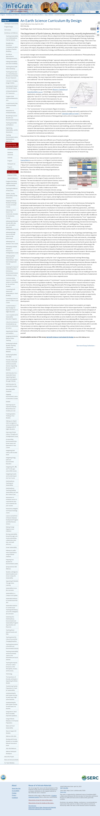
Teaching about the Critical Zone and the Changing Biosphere (11, 639)
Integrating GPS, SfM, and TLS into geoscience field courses (11, 469)
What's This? (63, 792)
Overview (10, 157)
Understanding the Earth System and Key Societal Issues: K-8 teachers (11, 705)
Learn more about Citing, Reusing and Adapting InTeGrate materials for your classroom (42, 808)
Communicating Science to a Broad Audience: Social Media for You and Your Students (12, 282)
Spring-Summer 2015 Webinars (11, 568)
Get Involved (7, 30)
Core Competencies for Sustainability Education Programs (12, 317)
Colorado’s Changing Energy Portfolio (11, 82)
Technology (9, 674)
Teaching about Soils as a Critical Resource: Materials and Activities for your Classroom (12, 75)
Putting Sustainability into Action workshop (11, 62)
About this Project (9, 756)
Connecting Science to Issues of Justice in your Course (12, 300)
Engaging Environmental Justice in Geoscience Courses (12, 396)
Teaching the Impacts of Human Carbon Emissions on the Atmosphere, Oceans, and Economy (11, 666)
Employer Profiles (12, 175)
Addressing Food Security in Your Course (12, 242)
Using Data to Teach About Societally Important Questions (11, 713)
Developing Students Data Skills (11, 355)
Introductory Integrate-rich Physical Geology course (12, 510)
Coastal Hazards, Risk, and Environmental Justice (12, 105)
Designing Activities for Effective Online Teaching (12, 338)
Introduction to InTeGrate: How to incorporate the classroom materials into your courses (11, 501)
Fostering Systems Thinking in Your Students (10, 416)
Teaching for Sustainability (11, 23)
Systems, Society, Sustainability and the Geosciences (11, 195)
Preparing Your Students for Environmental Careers (12, 561)
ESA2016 (8, 401)
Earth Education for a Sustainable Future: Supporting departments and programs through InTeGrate (11, 377)
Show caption (74, 107)
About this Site (16, 788)
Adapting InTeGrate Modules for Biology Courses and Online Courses (11, 204)
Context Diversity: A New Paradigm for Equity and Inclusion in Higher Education (12, 308)
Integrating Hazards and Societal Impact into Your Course (11, 476)
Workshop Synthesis (13, 149)
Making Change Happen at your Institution (10, 529)
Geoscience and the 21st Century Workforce (32, 14)
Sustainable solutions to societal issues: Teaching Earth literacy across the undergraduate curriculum (12, 609)
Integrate (2, 14)
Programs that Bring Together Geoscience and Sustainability (11, 183)
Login (87, 1)
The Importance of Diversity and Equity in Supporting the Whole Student (11, 680)
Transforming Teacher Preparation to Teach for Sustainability (11, 688)
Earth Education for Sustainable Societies (11, 385)
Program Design (8, 26)
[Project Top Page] (50, 8)
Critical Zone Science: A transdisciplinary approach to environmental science (12, 325)
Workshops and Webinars (13, 14)
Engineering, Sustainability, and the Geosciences (12, 130)
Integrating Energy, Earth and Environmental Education (11, 460)
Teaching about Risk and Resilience (11, 124)
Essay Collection (49, 14)
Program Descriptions (11, 168)
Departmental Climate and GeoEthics (12, 332)
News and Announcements (11, 759)
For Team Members (9, 763)
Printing (14, 793)
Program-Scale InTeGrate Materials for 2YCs (12, 98)
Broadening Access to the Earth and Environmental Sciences (12, 118)
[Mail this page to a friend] (98, 35)
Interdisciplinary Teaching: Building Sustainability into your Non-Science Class (12, 491)
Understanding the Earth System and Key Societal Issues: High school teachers (11, 696)
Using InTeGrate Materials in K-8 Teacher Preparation (12, 721)
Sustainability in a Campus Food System (11, 594)
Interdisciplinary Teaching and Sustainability (10, 483)
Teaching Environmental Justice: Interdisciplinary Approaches (12, 138)
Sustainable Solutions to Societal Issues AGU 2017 (11, 600)
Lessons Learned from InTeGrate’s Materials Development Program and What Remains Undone (12, 520)
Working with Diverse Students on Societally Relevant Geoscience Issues (12, 742)
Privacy (14, 795)
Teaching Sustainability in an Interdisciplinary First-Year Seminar (12, 38)
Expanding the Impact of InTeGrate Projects (11, 87)
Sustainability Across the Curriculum (11, 589)
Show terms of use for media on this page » (41, 803)
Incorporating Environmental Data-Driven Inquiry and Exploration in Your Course (11, 443)
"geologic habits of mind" (70, 114)
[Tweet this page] (98, 31)
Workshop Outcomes (10, 153)
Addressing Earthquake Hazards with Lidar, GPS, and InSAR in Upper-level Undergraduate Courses (12, 225)
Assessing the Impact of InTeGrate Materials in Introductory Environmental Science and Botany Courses (12, 271)
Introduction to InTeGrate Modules (11, 111)
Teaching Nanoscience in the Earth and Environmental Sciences (12, 646)
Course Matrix (25, 160)
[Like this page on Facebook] (98, 25)
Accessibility (15, 791)
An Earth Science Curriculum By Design (60, 337)
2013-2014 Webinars (11, 748)
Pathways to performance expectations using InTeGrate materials (11, 553)
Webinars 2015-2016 (11, 736)
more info (40, 92)
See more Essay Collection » (86, 346)
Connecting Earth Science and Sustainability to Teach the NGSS (12, 292)
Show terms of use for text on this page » (41, 800)
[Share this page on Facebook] (98, 28)
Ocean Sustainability (11, 547)
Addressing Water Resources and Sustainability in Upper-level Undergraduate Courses (12, 260)
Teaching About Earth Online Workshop (11, 67)
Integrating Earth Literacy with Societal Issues (11, 452)
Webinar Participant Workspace (11, 752)
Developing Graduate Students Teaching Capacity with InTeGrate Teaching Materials (11, 347)
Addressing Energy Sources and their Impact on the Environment (10, 235)
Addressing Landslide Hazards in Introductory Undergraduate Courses (12, 249)
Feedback (15, 797)
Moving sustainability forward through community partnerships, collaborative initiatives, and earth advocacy (12, 539)
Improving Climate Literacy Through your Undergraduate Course (12, 434)
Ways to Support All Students (11, 732)
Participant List (11, 164)
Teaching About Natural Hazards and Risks (11, 632)
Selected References (13, 178)
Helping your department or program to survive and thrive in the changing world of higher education (12, 425)
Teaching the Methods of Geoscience (11, 189)
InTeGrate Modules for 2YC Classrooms (11, 92)
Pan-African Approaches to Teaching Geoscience (11, 56)
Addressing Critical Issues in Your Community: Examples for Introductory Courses (12, 214)
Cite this (26, 26)
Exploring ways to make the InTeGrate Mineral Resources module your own (11, 408)
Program (10, 160)
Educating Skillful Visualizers (10, 390)
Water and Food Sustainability (10, 727)
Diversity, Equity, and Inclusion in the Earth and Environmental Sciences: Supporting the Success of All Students (11, 365)
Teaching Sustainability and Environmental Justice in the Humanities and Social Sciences (12, 655)
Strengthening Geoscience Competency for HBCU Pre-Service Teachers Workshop (12, 47)
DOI (22, 26)
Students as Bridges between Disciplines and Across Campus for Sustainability (12, 575)
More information (32, 805)
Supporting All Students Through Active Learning (12, 583)
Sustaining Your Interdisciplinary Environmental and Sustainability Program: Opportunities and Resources (12, 622)
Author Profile (94, 29)
